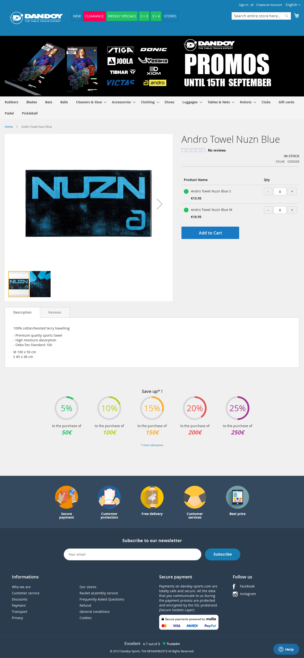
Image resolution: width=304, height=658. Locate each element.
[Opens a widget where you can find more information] (286, 650)
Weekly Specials (122, 16)
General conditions (95, 611)
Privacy (17, 617)
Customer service (25, 593)
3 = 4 (156, 16)
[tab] (22, 312)
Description (22, 312)
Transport (19, 611)
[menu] (152, 107)
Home (9, 127)
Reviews (54, 312)
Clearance (94, 16)
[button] (293, 5)
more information (153, 445)
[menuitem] (11, 102)
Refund (85, 605)
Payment (19, 605)
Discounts (20, 599)
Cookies (86, 617)
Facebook (247, 586)
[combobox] (261, 16)
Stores (170, 16)
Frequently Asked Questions (102, 599)
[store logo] (36, 18)
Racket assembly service (99, 593)
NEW (77, 16)
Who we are (21, 587)
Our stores (88, 587)
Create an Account (269, 5)
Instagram (248, 593)
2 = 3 (144, 16)
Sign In (243, 5)
